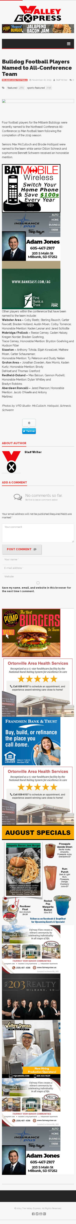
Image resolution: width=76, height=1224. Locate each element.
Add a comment (14, 482)
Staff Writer (61, 80)
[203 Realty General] (31, 996)
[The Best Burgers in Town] (31, 632)
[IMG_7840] (38, 874)
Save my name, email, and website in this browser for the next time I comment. (36, 589)
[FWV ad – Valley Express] (31, 949)
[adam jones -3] (31, 236)
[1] (31, 1048)
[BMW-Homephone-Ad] (31, 188)
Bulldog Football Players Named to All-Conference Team (37, 67)
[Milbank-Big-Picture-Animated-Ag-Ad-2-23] (31, 285)
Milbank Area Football (14, 80)
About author (14, 443)
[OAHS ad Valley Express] (38, 686)
